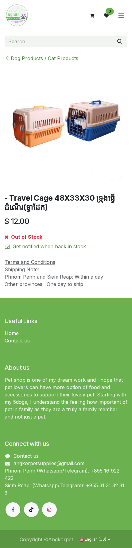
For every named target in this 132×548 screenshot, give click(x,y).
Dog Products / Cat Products (44, 58)
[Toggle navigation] (121, 15)
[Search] (119, 41)
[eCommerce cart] (92, 15)
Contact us (17, 341)
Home (12, 333)
